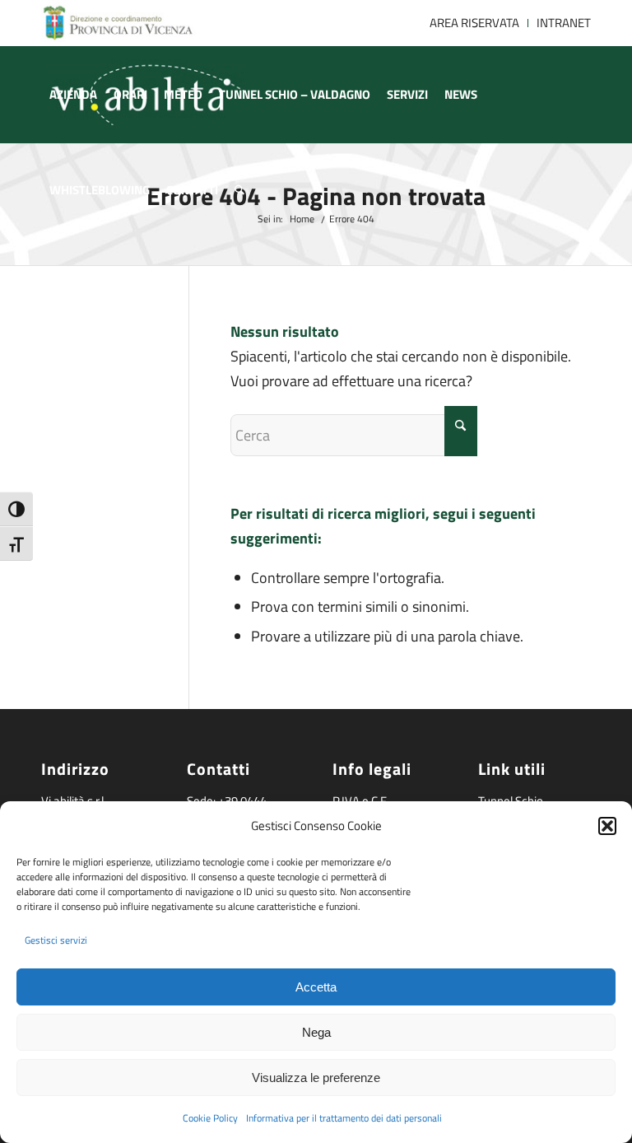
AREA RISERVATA (474, 22)
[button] (607, 826)
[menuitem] (474, 23)
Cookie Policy (210, 1118)
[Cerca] (239, 190)
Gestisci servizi (56, 940)
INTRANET (564, 22)
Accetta (316, 987)
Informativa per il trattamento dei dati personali (344, 1118)
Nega (316, 1032)
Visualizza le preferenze (316, 1078)
